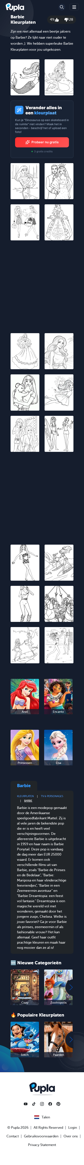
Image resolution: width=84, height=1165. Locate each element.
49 (52, 20)
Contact (12, 1136)
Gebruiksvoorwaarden (41, 1136)
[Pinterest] (58, 1104)
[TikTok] (34, 1104)
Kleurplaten (25, 796)
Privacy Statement (42, 1145)
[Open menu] (74, 7)
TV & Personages (52, 796)
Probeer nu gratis (45, 142)
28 (70, 20)
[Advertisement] (42, 288)
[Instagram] (42, 1104)
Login (72, 1128)
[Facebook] (50, 1104)
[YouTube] (26, 1104)
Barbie (28, 800)
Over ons (71, 1136)
